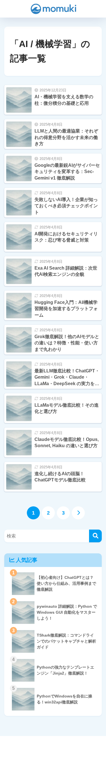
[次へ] (78, 512)
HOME (56, 747)
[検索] (95, 536)
